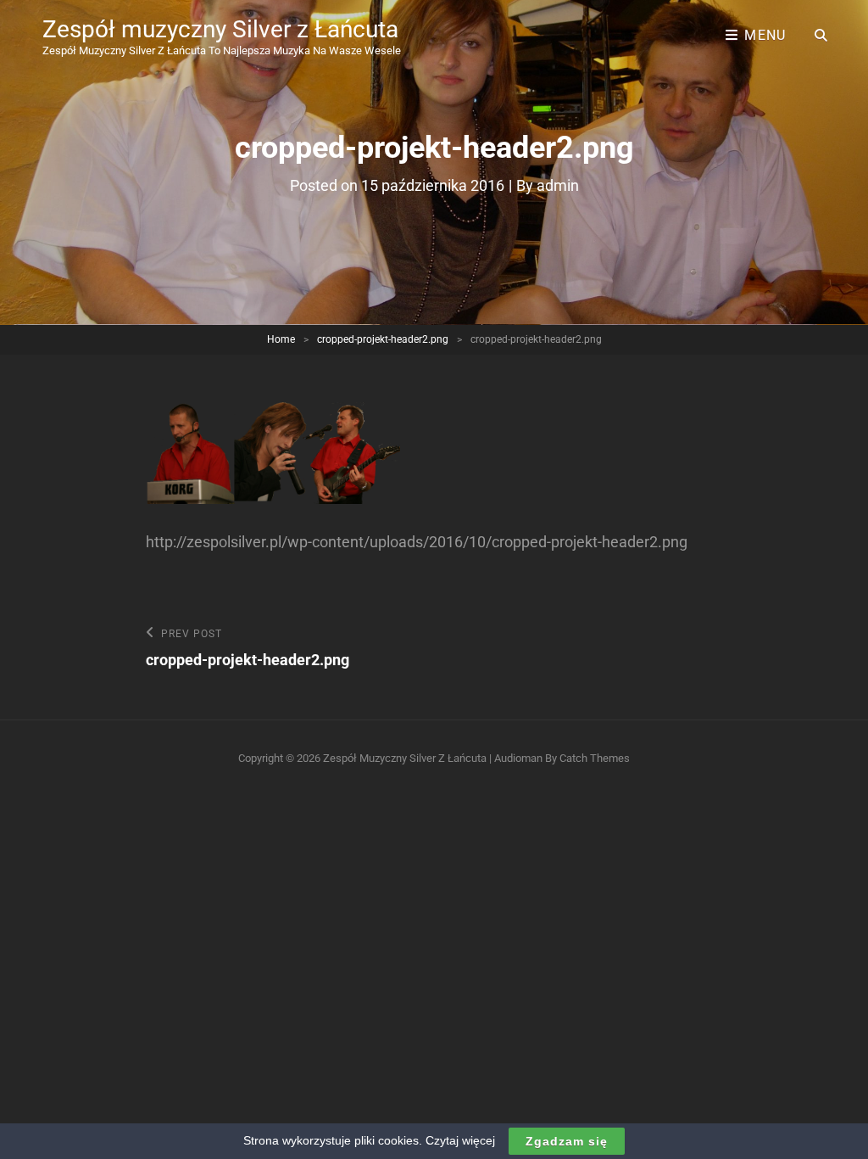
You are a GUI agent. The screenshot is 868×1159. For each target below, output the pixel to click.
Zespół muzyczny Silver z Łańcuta (220, 29)
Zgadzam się (567, 1141)
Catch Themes (594, 758)
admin (558, 185)
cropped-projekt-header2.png (382, 339)
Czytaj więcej (460, 1140)
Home (281, 339)
